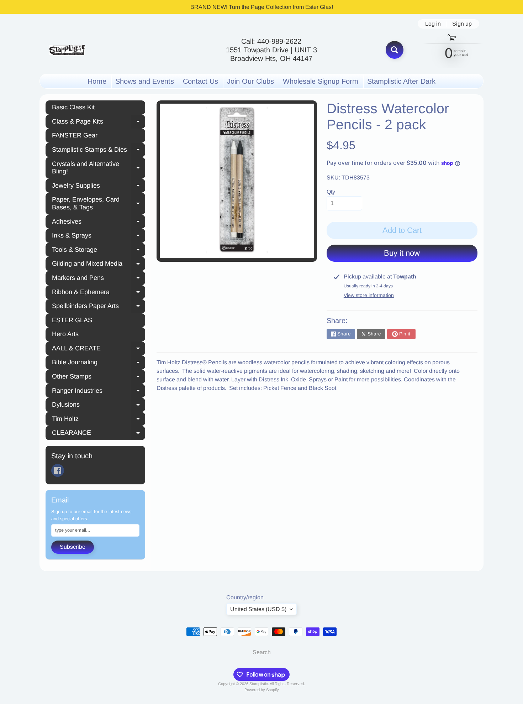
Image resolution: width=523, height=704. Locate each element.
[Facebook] (57, 470)
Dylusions (98, 405)
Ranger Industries (98, 391)
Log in (433, 24)
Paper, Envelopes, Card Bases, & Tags (98, 203)
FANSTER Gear (74, 135)
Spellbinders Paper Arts (98, 307)
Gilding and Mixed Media (98, 264)
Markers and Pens (98, 278)
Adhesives (98, 222)
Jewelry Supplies (98, 186)
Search (262, 652)
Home (97, 81)
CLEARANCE (98, 433)
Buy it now (402, 253)
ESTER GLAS (72, 320)
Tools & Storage (98, 250)
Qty (331, 192)
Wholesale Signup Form (320, 81)
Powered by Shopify (261, 690)
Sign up (462, 24)
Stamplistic (258, 684)
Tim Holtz (98, 419)
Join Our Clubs (250, 81)
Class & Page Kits (98, 122)
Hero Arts (65, 334)
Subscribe (72, 547)
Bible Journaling (98, 363)
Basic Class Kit (73, 107)
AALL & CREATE (98, 349)
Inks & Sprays (98, 236)
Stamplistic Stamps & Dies (98, 150)
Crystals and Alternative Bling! (98, 167)
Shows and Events (144, 81)
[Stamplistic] (67, 50)
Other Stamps (98, 377)
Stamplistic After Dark (401, 81)
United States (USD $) (258, 609)
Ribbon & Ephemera (98, 293)
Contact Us (200, 81)
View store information (369, 295)
